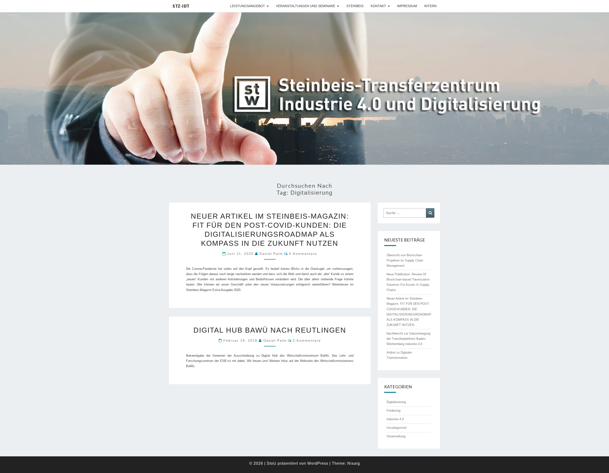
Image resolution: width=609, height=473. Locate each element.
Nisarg (353, 463)
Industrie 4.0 (395, 419)
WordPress (317, 463)
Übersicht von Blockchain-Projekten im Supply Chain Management (405, 260)
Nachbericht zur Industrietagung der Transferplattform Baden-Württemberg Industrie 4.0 (408, 339)
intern (430, 6)
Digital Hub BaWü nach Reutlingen (269, 330)
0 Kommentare (303, 254)
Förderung (393, 410)
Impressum (407, 6)
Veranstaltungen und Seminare (305, 6)
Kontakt (378, 6)
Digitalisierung (396, 402)
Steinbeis (354, 6)
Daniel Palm (271, 254)
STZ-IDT (180, 6)
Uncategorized (396, 427)
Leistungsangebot (247, 6)
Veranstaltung (396, 436)
